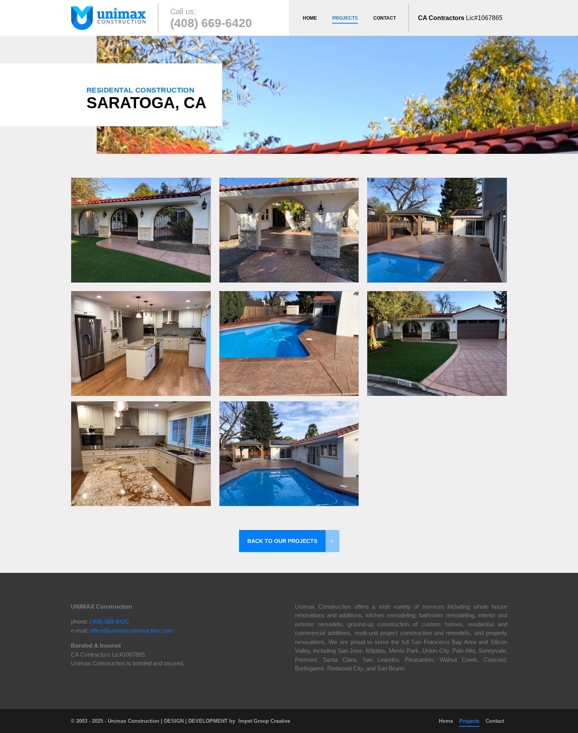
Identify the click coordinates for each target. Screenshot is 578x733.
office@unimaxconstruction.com (131, 630)
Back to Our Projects (282, 541)
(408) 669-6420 (211, 23)
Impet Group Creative (264, 721)
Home (310, 18)
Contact (384, 18)
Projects (345, 18)
